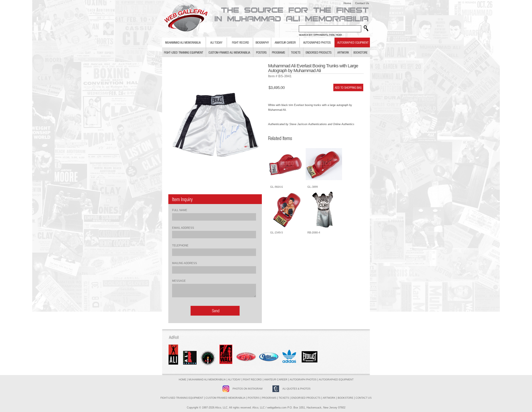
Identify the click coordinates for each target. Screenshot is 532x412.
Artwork (329, 397)
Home (347, 3)
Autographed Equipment (336, 379)
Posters (254, 397)
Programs (269, 397)
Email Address (183, 227)
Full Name (179, 210)
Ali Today (234, 379)
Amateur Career (275, 379)
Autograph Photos (303, 379)
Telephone (180, 245)
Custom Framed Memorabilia (225, 397)
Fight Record (252, 379)
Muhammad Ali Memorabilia (207, 379)
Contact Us (362, 3)
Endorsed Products (305, 397)
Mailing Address (184, 263)
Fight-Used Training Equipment (181, 397)
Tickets (284, 397)
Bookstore (345, 397)
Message (179, 280)
